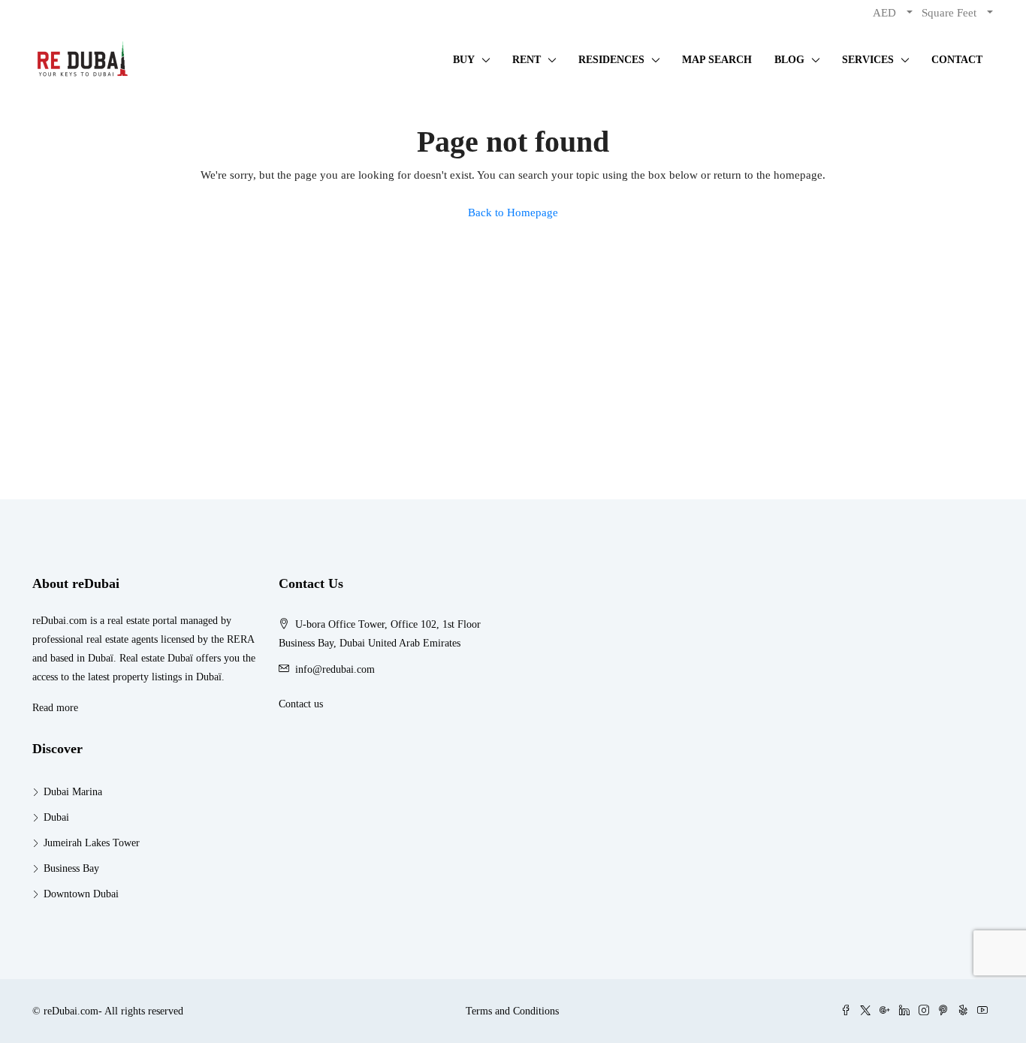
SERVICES (868, 59)
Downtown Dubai (81, 894)
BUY (464, 59)
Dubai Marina (73, 791)
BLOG (789, 59)
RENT (526, 59)
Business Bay (71, 868)
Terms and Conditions (512, 1011)
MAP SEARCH (717, 59)
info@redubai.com (335, 669)
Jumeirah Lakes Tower (92, 843)
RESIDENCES (611, 59)
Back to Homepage (513, 212)
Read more (55, 707)
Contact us (301, 704)
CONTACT (956, 59)
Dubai (56, 817)
